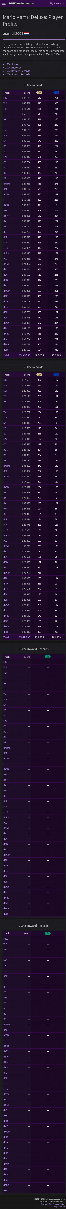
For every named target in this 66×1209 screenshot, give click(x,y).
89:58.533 (24, 355)
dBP (5, 312)
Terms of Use (46, 1204)
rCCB (6, 194)
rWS (5, 226)
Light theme (59, 1206)
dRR (5, 296)
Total (6, 355)
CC (4, 162)
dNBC (6, 333)
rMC (5, 189)
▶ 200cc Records (12, 67)
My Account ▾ (57, 3)
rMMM (6, 183)
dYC (5, 269)
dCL (5, 317)
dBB (5, 349)
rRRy (5, 215)
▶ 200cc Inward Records (16, 74)
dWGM (6, 290)
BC (4, 172)
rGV (5, 258)
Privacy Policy (59, 1204)
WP (5, 103)
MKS (5, 97)
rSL (5, 231)
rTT (5, 199)
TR (4, 114)
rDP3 (5, 210)
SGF (5, 135)
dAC (5, 328)
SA (4, 140)
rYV (5, 242)
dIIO (5, 301)
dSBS (6, 344)
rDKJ (5, 221)
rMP (5, 237)
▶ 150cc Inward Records (16, 70)
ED (4, 151)
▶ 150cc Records (12, 64)
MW (5, 156)
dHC (5, 306)
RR (4, 178)
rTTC (5, 247)
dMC (5, 285)
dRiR (5, 339)
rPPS (6, 253)
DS (4, 146)
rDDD (6, 205)
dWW (6, 322)
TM (5, 130)
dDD (5, 280)
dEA (5, 274)
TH (4, 124)
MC (5, 119)
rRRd (6, 264)
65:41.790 (24, 637)
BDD (5, 167)
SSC (5, 108)
